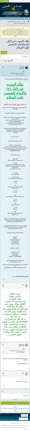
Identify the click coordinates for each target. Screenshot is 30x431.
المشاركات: (21, 75)
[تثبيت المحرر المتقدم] (5, 391)
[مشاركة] (3, 74)
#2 (2, 290)
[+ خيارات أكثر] (3, 279)
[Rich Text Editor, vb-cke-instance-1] (15, 396)
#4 (2, 379)
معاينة (15, 406)
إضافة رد (15, 403)
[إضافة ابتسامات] (2, 391)
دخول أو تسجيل (5, 1)
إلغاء (15, 410)
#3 (2, 356)
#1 (2, 78)
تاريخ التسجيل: (20, 73)
